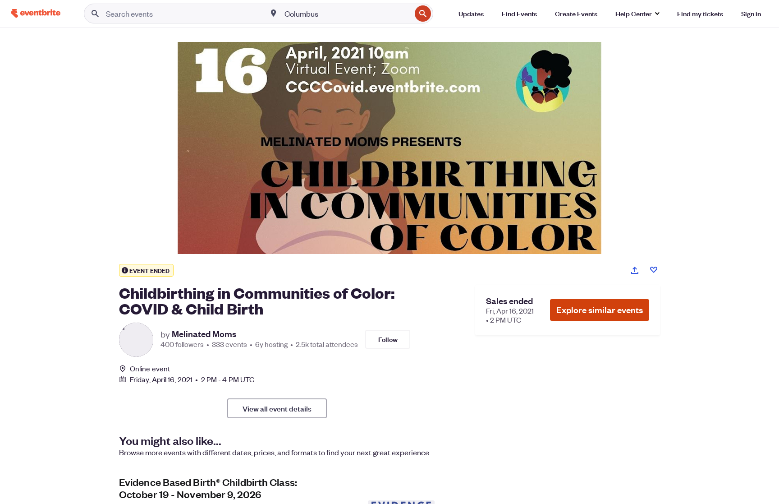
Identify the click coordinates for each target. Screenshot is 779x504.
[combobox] (347, 13)
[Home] (35, 13)
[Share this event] (635, 270)
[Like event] (653, 270)
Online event (150, 368)
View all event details (277, 408)
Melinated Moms (204, 334)
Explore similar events (599, 309)
